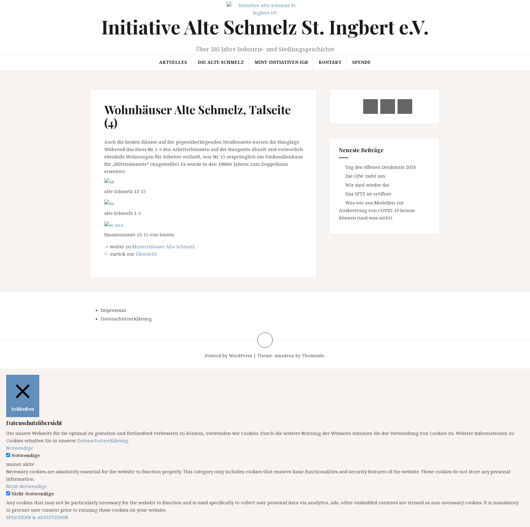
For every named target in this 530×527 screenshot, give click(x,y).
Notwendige (25, 455)
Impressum (113, 310)
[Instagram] (405, 106)
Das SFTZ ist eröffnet (368, 194)
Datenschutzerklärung (126, 319)
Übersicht (146, 254)
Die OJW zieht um (365, 176)
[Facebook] (387, 106)
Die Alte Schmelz (221, 62)
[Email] (370, 106)
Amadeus (284, 355)
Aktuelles (173, 62)
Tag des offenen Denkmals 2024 (380, 167)
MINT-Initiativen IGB (281, 62)
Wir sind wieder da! (367, 185)
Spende (361, 62)
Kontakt (330, 62)
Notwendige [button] (19, 448)
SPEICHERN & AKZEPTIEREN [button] (37, 517)
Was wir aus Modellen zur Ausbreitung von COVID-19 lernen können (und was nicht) (377, 210)
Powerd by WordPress (228, 355)
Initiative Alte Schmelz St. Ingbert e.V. (265, 26)
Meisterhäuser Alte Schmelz (163, 246)
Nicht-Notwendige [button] (26, 486)
